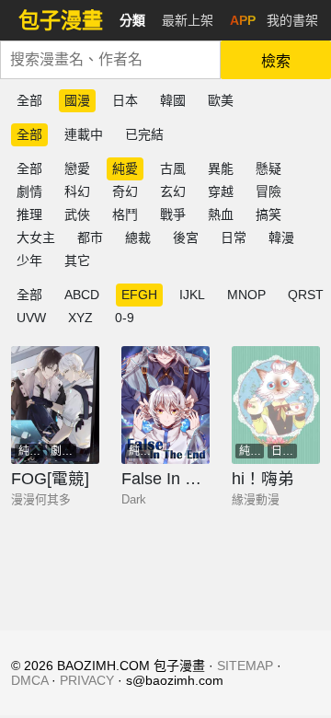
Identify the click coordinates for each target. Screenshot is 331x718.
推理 (29, 214)
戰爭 (173, 214)
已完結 (144, 134)
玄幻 (173, 191)
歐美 (221, 100)
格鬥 (125, 214)
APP (243, 20)
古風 (173, 168)
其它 (77, 260)
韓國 (173, 100)
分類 (132, 20)
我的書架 (292, 20)
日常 (233, 237)
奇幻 (125, 191)
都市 (90, 237)
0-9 (124, 317)
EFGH (139, 294)
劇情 (29, 191)
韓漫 (281, 237)
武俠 (77, 214)
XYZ (80, 317)
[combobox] (110, 60)
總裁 (138, 237)
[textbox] (110, 60)
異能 (221, 168)
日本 (125, 100)
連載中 (83, 134)
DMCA (29, 680)
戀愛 (77, 168)
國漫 (77, 100)
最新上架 (187, 20)
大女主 (36, 237)
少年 (29, 260)
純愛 (125, 168)
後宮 (186, 237)
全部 (29, 100)
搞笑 (268, 214)
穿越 (221, 191)
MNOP (246, 294)
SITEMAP (245, 665)
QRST (306, 294)
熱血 (221, 214)
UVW (31, 317)
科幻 (77, 191)
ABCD (81, 294)
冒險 (268, 191)
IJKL (192, 294)
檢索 (276, 61)
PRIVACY (87, 680)
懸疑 (268, 168)
